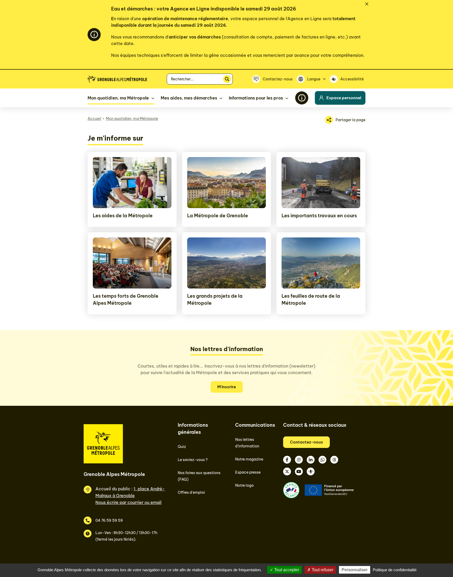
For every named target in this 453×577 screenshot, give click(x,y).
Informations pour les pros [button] (256, 98)
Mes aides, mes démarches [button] (189, 98)
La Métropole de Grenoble (217, 216)
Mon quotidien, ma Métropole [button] (118, 98)
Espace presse (248, 472)
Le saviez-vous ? (193, 459)
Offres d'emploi (191, 492)
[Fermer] (367, 4)
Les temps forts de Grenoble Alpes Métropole (125, 299)
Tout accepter (286, 570)
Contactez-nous (306, 442)
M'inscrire (226, 386)
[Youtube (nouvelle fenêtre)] (299, 471)
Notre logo (244, 485)
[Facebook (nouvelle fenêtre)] (287, 460)
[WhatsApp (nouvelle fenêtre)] (322, 460)
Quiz (182, 446)
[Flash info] (301, 97)
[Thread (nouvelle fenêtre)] (334, 460)
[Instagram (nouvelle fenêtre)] (299, 460)
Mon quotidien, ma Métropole (132, 118)
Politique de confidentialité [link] (395, 570)
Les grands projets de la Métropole (214, 299)
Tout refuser (322, 570)
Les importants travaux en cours (319, 216)
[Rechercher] (227, 79)
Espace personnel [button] (343, 97)
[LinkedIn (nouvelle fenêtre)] (311, 460)
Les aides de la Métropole (123, 216)
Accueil (94, 118)
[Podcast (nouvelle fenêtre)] (311, 471)
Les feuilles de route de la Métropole (311, 299)
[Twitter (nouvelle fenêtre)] (287, 471)
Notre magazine (249, 459)
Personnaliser (355, 570)
